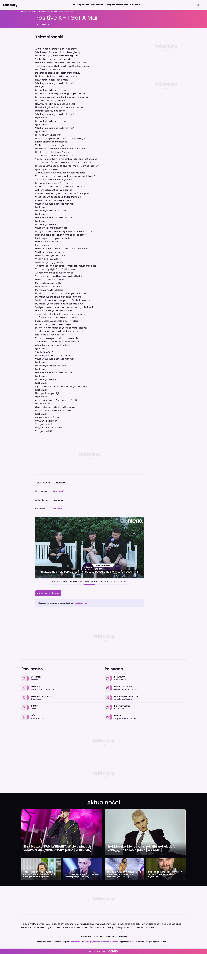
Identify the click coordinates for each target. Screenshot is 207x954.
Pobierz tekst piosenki (48, 593)
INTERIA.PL (133, 942)
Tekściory (32, 12)
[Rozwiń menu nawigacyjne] (202, 5)
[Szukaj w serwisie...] (198, 5)
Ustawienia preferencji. (110, 942)
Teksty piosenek (43, 12)
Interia (23, 12)
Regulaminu (75, 942)
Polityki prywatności (92, 942)
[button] (81, 5)
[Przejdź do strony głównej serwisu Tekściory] (10, 5)
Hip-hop (54, 12)
